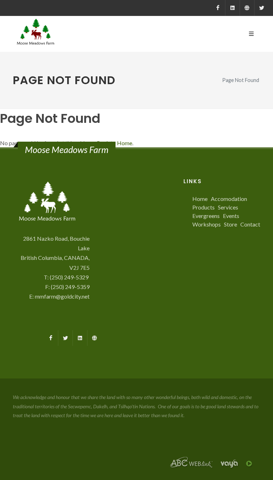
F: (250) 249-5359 (67, 286)
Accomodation (229, 198)
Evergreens (206, 215)
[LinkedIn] (232, 8)
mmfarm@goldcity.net (62, 296)
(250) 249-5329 (70, 277)
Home (200, 198)
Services (228, 207)
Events (231, 215)
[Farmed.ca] (247, 8)
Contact (250, 224)
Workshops (206, 224)
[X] (262, 8)
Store (230, 224)
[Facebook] (218, 8)
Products (203, 207)
